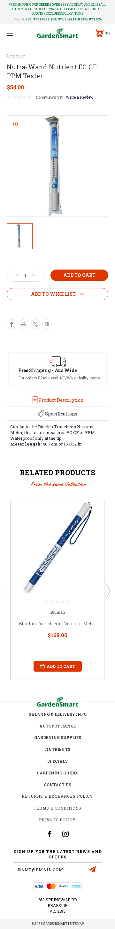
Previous (7, 590)
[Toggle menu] (17, 33)
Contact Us (57, 784)
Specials (57, 761)
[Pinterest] (47, 324)
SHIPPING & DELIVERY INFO (58, 714)
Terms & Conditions (57, 808)
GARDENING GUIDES (58, 772)
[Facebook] (11, 324)
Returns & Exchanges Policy (57, 796)
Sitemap (77, 924)
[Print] (23, 324)
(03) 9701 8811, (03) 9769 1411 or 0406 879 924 (64, 19)
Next (107, 590)
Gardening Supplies (57, 737)
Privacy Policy (57, 819)
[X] (35, 324)
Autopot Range (57, 725)
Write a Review (80, 97)
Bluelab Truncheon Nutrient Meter (57, 624)
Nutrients (57, 749)
